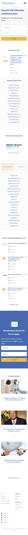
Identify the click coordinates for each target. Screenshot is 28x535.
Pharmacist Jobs (14, 119)
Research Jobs (14, 90)
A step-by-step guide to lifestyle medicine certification (14, 461)
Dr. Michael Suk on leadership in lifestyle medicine (14, 430)
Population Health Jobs (14, 98)
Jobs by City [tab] (21, 166)
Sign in (16, 498)
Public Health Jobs (14, 95)
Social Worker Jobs (14, 122)
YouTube (5, 522)
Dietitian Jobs (14, 111)
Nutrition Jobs (14, 109)
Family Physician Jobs (14, 87)
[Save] (25, 55)
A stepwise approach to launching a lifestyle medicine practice (14, 399)
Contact (3, 496)
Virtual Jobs (14, 93)
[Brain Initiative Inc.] (14, 149)
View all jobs (14, 304)
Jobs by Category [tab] (8, 166)
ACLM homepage (5, 503)
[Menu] (25, 3)
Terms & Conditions (6, 501)
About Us (3, 498)
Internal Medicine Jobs (14, 103)
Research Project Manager (16, 243)
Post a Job (17, 496)
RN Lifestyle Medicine (15, 274)
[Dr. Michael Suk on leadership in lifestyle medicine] (14, 418)
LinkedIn (5, 520)
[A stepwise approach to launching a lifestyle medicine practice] (14, 387)
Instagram (5, 517)
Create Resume (18, 507)
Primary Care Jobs (14, 106)
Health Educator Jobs (14, 117)
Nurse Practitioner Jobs (14, 101)
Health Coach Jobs (14, 85)
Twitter (4, 515)
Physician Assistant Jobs (14, 114)
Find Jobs (14, 38)
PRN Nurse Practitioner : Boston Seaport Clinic (16, 289)
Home (2, 494)
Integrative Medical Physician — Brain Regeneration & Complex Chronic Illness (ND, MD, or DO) (16, 60)
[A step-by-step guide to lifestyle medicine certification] (14, 449)
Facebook (5, 513)
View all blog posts (14, 478)
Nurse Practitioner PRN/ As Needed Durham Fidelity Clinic (15, 258)
